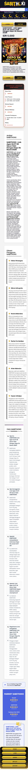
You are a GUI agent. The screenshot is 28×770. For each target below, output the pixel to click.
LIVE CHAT (15, 765)
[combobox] (12, 9)
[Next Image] (25, 50)
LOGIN (8, 24)
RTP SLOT (15, 761)
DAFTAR (20, 24)
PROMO (15, 749)
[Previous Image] (3, 50)
